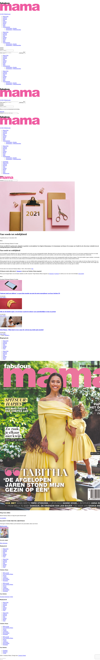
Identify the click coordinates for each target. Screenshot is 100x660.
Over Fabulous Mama (8, 574)
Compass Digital (22, 655)
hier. (32, 268)
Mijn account (6, 572)
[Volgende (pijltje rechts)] (2, 659)
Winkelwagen (6, 173)
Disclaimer (5, 580)
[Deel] (3, 658)
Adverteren (5, 578)
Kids (4, 20)
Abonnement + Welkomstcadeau (13, 29)
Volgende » (7, 335)
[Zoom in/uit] (0, 658)
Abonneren (5, 161)
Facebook (56, 273)
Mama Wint (5, 16)
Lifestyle (5, 17)
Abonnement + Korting (11, 28)
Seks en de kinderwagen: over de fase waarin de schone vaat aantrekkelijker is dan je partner (28, 311)
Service (4, 575)
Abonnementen (6, 27)
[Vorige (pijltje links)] (0, 659)
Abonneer (18, 271)
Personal (5, 19)
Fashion (5, 21)
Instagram (51, 273)
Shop (4, 25)
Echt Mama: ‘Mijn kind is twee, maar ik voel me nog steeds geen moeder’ (22, 330)
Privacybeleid (6, 579)
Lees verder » (3, 297)
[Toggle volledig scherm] (2, 658)
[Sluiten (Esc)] (5, 658)
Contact (5, 576)
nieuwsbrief (81, 273)
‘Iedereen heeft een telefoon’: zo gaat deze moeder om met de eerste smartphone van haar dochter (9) (30, 293)
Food (4, 24)
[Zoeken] (18, 113)
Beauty (4, 23)
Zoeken (2, 47)
